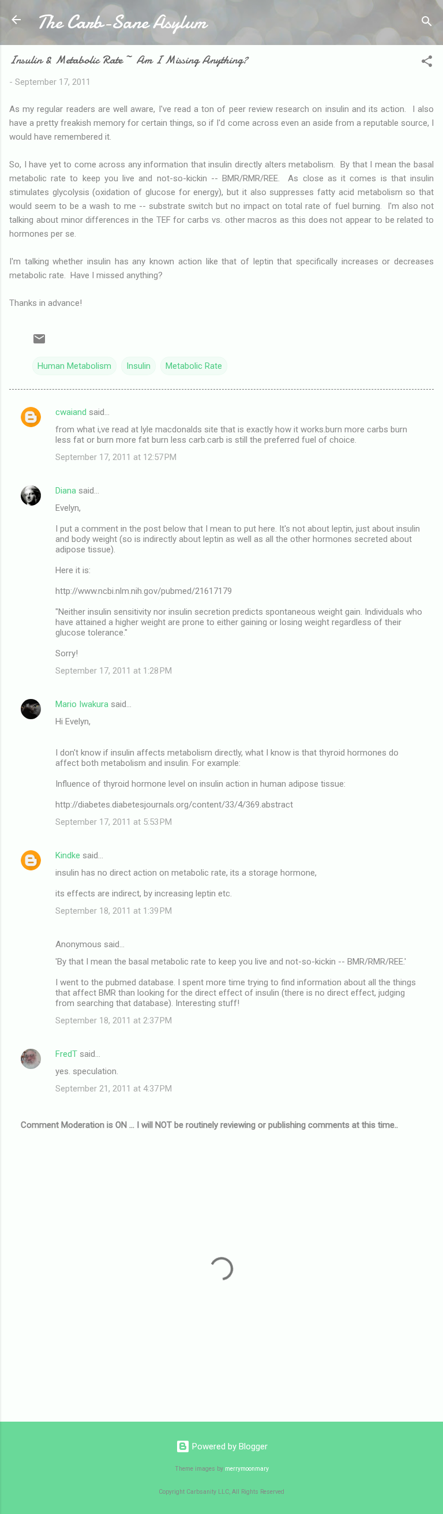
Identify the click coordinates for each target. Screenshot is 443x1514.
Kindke (67, 855)
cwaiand (71, 412)
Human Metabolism (74, 366)
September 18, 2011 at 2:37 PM (113, 1020)
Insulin (138, 366)
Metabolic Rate (194, 366)
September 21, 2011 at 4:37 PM (113, 1088)
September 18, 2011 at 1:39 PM (113, 911)
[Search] (427, 23)
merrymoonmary (247, 1468)
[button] (427, 63)
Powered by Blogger (229, 1446)
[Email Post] (39, 343)
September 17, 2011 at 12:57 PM (116, 457)
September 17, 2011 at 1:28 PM (113, 671)
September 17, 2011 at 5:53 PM (113, 822)
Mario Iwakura (81, 704)
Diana (65, 490)
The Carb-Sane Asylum (121, 22)
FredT (66, 1054)
